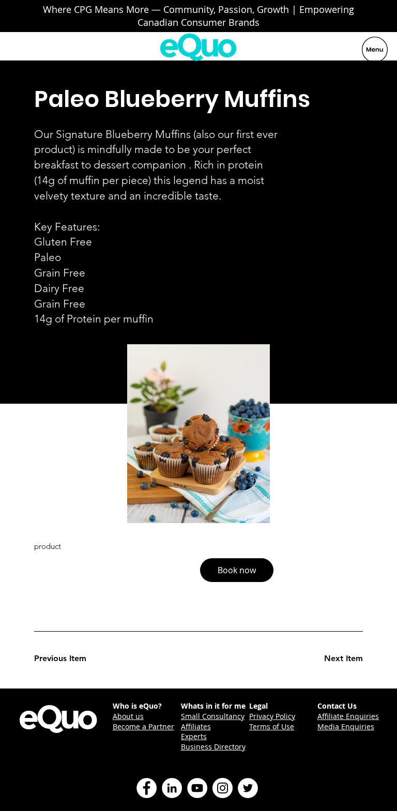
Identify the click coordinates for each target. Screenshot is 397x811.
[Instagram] (222, 788)
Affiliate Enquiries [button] (348, 716)
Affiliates (196, 726)
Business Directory (213, 747)
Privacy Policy (272, 716)
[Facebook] (146, 788)
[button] (236, 570)
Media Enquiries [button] (345, 726)
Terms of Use (271, 726)
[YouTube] (197, 788)
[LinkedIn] (172, 788)
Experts (194, 736)
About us (128, 716)
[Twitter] (248, 788)
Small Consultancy (213, 716)
